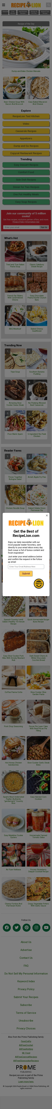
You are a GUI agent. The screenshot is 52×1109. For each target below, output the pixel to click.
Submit (26, 573)
